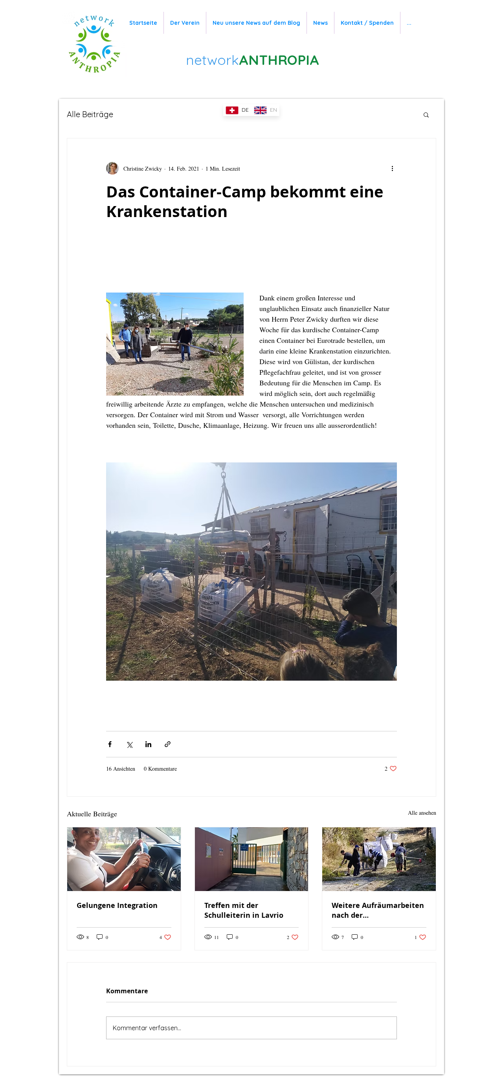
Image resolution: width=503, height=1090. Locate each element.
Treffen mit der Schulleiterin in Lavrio (243, 910)
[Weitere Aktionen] (392, 168)
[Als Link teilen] (167, 744)
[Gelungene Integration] (124, 859)
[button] (426, 114)
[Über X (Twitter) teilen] (129, 744)
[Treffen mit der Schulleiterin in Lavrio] (251, 859)
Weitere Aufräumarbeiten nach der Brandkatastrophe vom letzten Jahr (378, 910)
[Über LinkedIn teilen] (148, 744)
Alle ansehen (422, 812)
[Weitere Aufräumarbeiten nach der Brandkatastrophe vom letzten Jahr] (379, 859)
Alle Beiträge (90, 114)
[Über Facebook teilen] (110, 744)
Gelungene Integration (117, 905)
